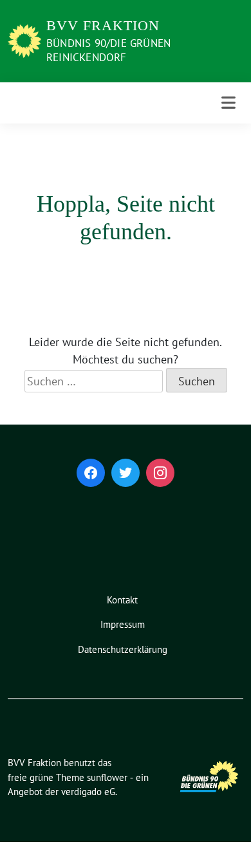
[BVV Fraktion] (24, 39)
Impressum (122, 624)
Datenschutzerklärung (122, 649)
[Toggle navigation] (228, 103)
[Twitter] (125, 472)
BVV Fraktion (103, 25)
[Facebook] (90, 472)
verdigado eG (88, 791)
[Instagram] (160, 472)
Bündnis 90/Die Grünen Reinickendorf (108, 50)
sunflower (107, 777)
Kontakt (122, 600)
